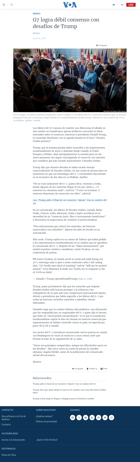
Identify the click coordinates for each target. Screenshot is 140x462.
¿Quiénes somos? (44, 416)
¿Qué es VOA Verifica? (47, 440)
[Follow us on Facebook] (72, 417)
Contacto (6, 424)
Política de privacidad (46, 421)
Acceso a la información (13, 440)
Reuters (36, 33)
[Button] (101, 45)
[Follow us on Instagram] (111, 417)
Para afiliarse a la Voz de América (14, 418)
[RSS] (92, 417)
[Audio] (122, 5)
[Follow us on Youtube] (85, 417)
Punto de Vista (9, 455)
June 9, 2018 (85, 278)
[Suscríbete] (105, 417)
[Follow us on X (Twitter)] (79, 417)
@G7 (35, 262)
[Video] (114, 5)
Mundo (36, 14)
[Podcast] (98, 417)
